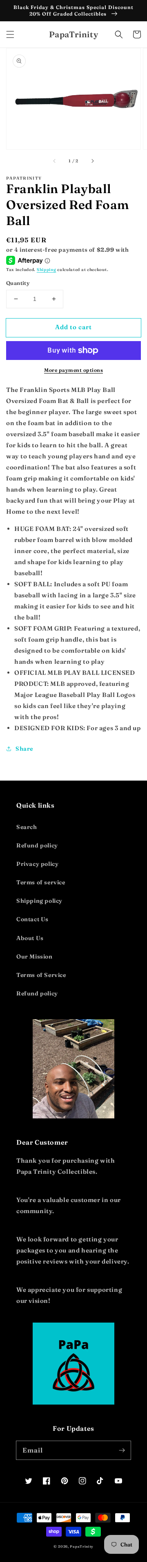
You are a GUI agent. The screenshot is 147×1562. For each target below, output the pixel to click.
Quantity (17, 283)
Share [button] (24, 748)
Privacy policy (37, 864)
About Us (30, 938)
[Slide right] (92, 161)
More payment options (73, 370)
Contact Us (32, 919)
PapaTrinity (82, 1546)
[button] (10, 34)
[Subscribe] (122, 1450)
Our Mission (34, 956)
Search (26, 827)
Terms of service (40, 882)
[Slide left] (55, 161)
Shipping (46, 269)
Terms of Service (41, 975)
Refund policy (37, 845)
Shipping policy (39, 900)
